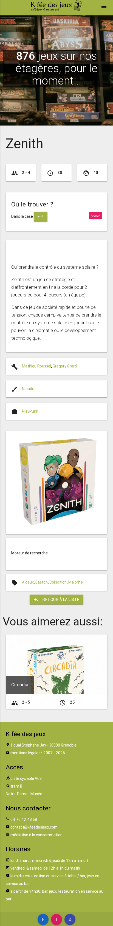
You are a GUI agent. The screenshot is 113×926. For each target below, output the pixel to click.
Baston (41, 582)
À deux (28, 582)
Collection (58, 582)
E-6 (41, 216)
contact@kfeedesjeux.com (34, 827)
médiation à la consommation (36, 834)
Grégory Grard (65, 366)
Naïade (28, 388)
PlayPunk (30, 411)
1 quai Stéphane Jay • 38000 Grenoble (43, 745)
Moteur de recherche (29, 553)
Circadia (19, 685)
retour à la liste (56, 599)
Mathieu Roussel (36, 366)
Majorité (75, 582)
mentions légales (25, 752)
